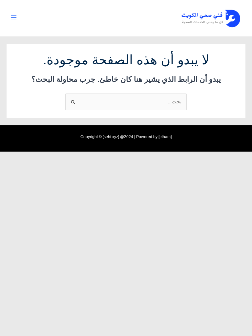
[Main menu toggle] (14, 17)
